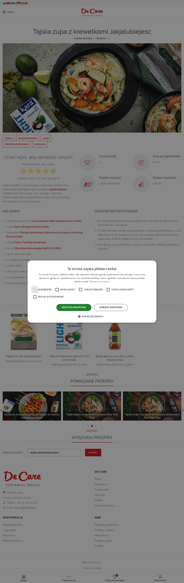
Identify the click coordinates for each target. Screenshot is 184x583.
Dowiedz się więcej (99, 281)
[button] (91, 316)
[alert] (92, 291)
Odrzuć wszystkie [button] (110, 307)
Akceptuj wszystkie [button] (74, 307)
